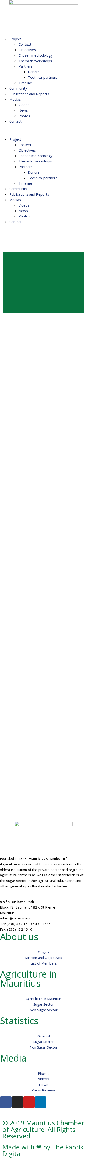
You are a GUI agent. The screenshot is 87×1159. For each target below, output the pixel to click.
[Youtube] (29, 1102)
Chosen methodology (36, 55)
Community (18, 88)
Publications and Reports (29, 93)
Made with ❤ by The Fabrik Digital (43, 1150)
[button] (43, 130)
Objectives (27, 49)
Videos (24, 104)
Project (15, 38)
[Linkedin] (40, 1102)
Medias (15, 99)
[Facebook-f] (6, 1102)
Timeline (25, 83)
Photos (24, 115)
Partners (26, 66)
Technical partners (42, 77)
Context (25, 44)
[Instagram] (17, 1102)
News (23, 110)
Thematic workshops (35, 60)
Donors (34, 71)
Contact (15, 121)
